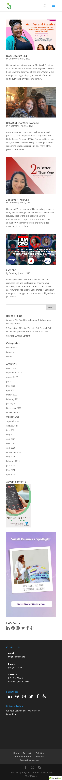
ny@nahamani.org (16, 656)
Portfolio (27, 753)
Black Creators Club (17, 55)
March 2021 (11, 443)
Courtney (13, 58)
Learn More (11, 714)
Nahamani (14, 125)
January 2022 (12, 403)
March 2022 (11, 394)
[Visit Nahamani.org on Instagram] (18, 628)
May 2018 (10, 470)
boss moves (12, 347)
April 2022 (10, 390)
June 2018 (10, 465)
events (9, 356)
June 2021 (10, 430)
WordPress (31, 776)
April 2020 (10, 447)
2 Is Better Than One (17, 199)
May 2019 (10, 456)
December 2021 (13, 408)
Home (16, 753)
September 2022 (14, 372)
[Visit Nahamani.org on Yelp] (32, 628)
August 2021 (12, 425)
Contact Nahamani (29, 760)
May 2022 (10, 386)
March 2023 (11, 368)
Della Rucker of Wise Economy (22, 123)
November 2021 (13, 412)
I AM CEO (11, 270)
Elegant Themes (30, 772)
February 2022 (13, 399)
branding (10, 352)
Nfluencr (40, 756)
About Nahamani (23, 756)
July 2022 (10, 381)
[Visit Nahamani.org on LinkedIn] (8, 628)
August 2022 (12, 377)
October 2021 (12, 416)
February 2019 (13, 461)
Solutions (40, 753)
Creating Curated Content (18, 335)
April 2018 (10, 474)
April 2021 (10, 439)
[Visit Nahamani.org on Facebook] (27, 628)
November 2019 (13, 452)
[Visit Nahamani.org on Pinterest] (13, 628)
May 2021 (10, 434)
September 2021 (14, 421)
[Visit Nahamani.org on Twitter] (23, 628)
